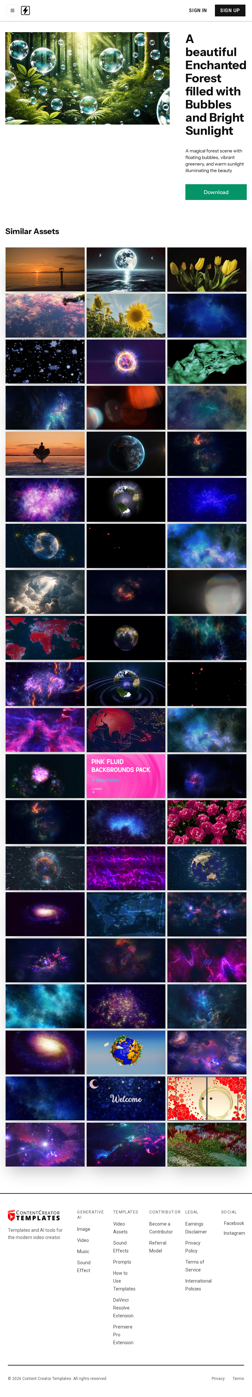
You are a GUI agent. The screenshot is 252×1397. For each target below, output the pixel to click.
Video (83, 1240)
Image (83, 1229)
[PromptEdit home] (25, 10)
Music (83, 1251)
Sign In (198, 10)
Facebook (234, 1223)
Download (216, 192)
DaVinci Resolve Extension (123, 1307)
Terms (238, 1378)
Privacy (218, 1378)
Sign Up (230, 10)
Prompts (122, 1262)
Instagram (234, 1233)
